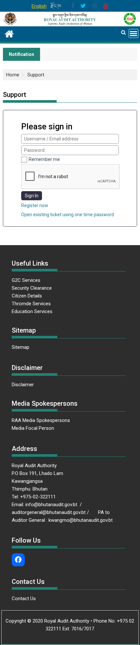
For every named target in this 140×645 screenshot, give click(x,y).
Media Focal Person (33, 428)
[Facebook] (18, 559)
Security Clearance (32, 288)
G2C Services (27, 280)
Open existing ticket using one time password (67, 214)
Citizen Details (27, 296)
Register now (34, 205)
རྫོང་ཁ (55, 6)
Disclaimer (23, 385)
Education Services (32, 311)
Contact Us (24, 598)
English (39, 6)
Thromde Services (31, 304)
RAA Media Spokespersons (41, 420)
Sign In (31, 195)
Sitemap (20, 347)
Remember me (44, 159)
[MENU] (133, 33)
